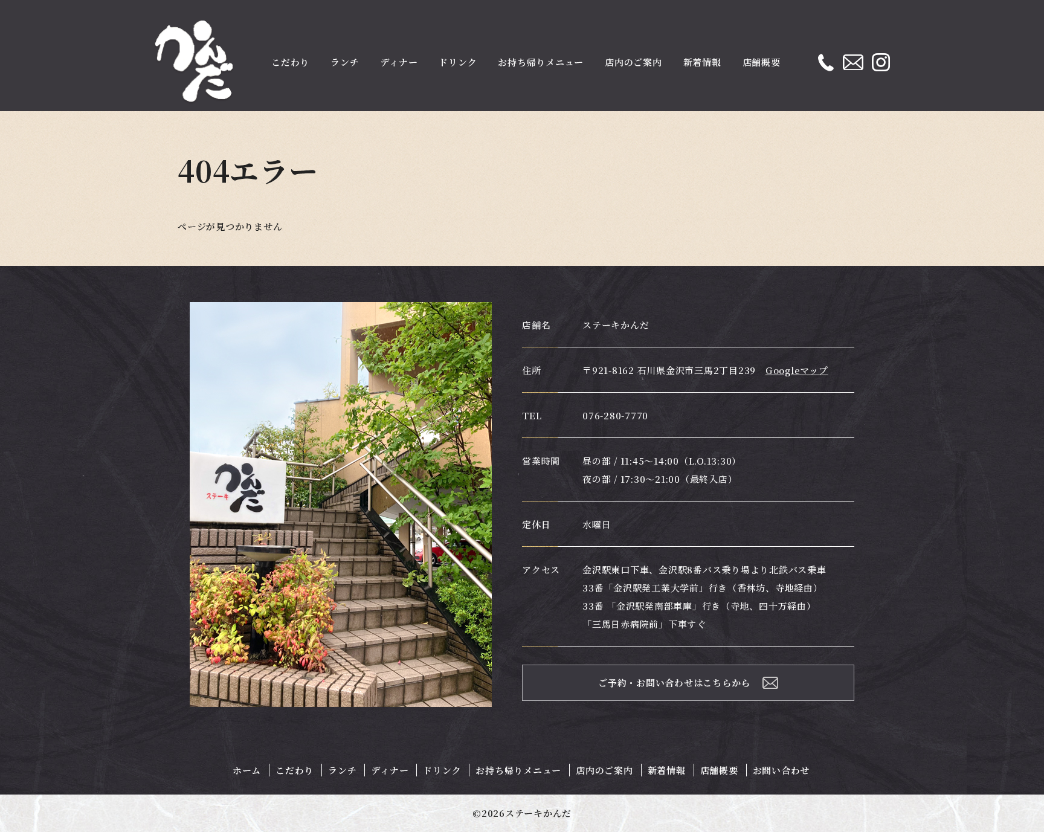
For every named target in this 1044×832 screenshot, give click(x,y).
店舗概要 (762, 62)
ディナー (398, 62)
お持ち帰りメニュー (541, 62)
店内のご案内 (633, 62)
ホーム (247, 770)
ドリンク (458, 62)
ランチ (344, 62)
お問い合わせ (781, 770)
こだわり (290, 62)
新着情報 (702, 62)
